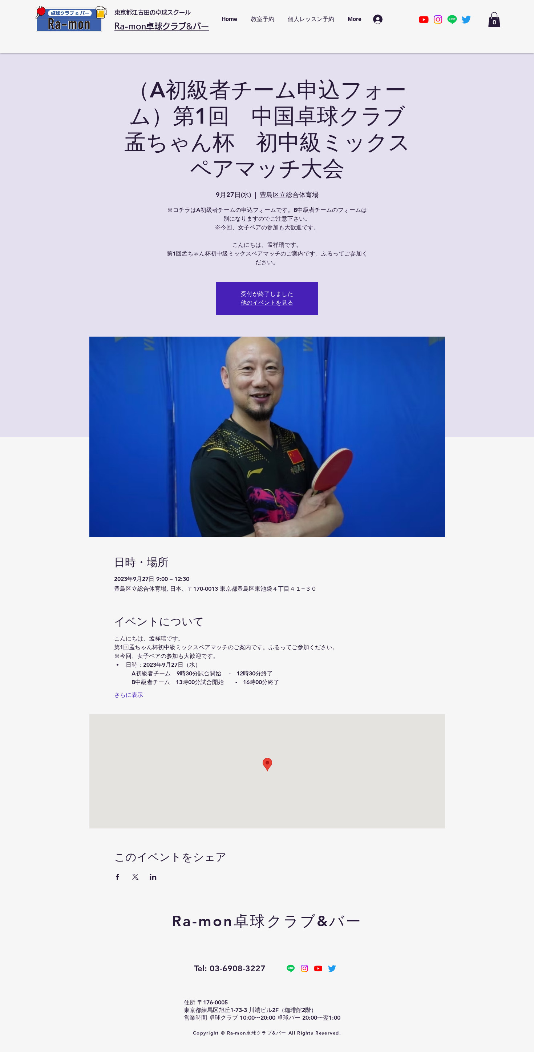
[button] (494, 19)
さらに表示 (128, 694)
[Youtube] (423, 19)
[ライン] (452, 19)
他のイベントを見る (267, 302)
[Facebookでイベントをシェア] (117, 877)
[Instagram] (438, 19)
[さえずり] (466, 19)
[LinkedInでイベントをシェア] (153, 877)
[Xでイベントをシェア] (135, 877)
